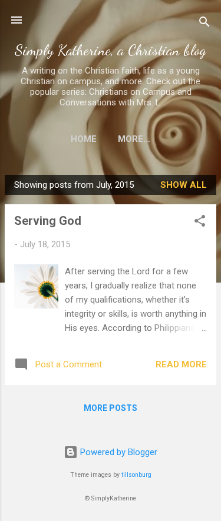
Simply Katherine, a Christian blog (110, 50)
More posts (110, 408)
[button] (200, 223)
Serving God (47, 221)
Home (84, 139)
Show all (183, 185)
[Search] (204, 24)
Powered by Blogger (117, 452)
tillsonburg (136, 475)
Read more (181, 364)
